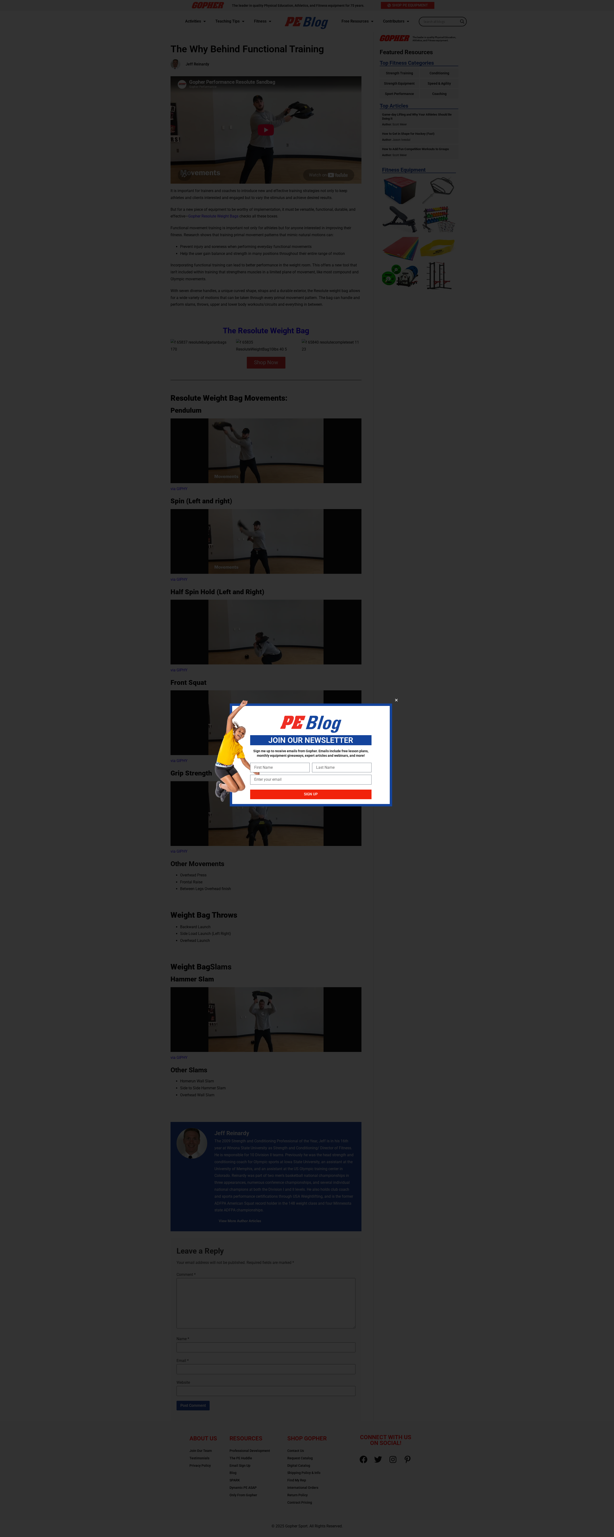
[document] (307, 768)
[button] (396, 700)
